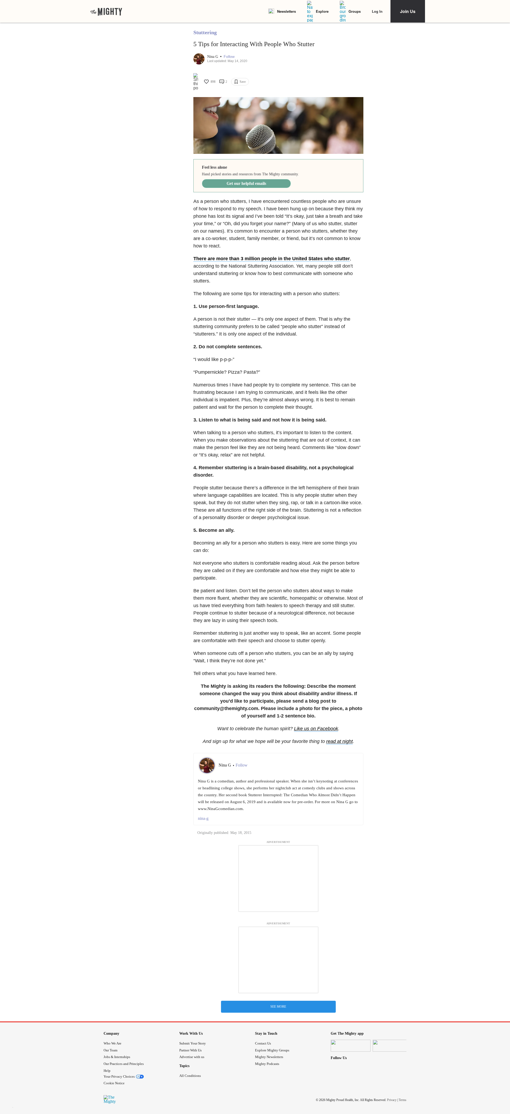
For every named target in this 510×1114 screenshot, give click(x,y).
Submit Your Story (192, 1043)
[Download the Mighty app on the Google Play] (393, 1046)
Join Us (407, 11)
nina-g (203, 818)
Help (107, 1071)
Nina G (213, 57)
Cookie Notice (114, 1083)
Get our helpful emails (246, 183)
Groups (354, 11)
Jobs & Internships (117, 1057)
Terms (402, 1100)
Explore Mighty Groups (272, 1050)
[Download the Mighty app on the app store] (351, 1046)
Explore (322, 11)
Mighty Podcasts (267, 1064)
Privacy (392, 1100)
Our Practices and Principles (124, 1064)
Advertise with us (191, 1057)
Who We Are (112, 1043)
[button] (229, 56)
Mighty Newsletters (269, 1057)
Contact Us (263, 1043)
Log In (377, 11)
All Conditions (190, 1076)
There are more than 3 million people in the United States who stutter (271, 258)
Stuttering (205, 32)
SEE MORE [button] (278, 1006)
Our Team (110, 1050)
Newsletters (286, 11)
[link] (106, 11)
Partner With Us (190, 1050)
